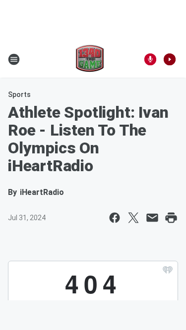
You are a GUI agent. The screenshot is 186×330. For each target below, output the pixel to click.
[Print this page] (171, 218)
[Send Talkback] (150, 59)
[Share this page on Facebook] (115, 218)
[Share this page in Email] (152, 218)
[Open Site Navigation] (14, 59)
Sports (19, 94)
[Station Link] (90, 59)
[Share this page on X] (133, 218)
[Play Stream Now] (170, 59)
